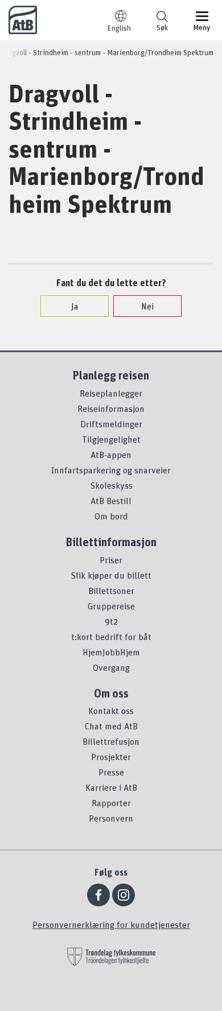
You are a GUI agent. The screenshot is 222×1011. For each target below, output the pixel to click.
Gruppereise (111, 606)
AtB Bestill (111, 500)
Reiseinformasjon (111, 408)
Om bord (111, 516)
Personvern (111, 818)
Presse (111, 772)
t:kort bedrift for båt (111, 636)
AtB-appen (111, 454)
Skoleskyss (111, 485)
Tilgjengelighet (111, 439)
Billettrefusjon (111, 741)
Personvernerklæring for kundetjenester (111, 924)
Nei (147, 306)
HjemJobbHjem (111, 652)
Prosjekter (111, 756)
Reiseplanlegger (111, 393)
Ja (75, 306)
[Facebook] (98, 895)
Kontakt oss (111, 710)
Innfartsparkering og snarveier (111, 470)
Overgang (111, 667)
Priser (111, 560)
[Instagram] (123, 895)
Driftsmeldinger (111, 424)
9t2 (111, 621)
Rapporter (111, 802)
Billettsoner (111, 590)
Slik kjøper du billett (111, 575)
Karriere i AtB (111, 787)
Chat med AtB (111, 726)
